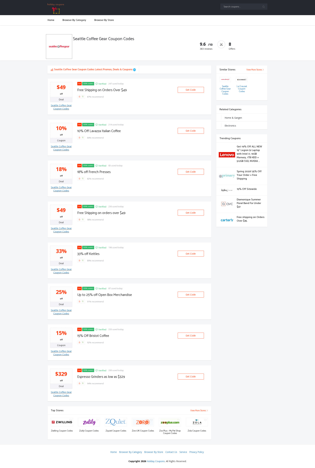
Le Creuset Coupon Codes (242, 89)
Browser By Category (130, 452)
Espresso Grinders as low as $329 (101, 377)
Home (113, 452)
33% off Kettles (88, 254)
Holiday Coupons (156, 461)
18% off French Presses (94, 172)
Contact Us (171, 452)
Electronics (230, 125)
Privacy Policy (196, 452)
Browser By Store (153, 452)
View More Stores (198, 410)
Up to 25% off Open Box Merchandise (104, 295)
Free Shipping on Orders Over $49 (102, 90)
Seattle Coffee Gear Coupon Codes (61, 107)
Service (183, 452)
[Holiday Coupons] (73, 8)
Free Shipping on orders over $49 (101, 213)
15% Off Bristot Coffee (93, 336)
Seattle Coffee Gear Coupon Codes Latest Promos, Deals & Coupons (94, 69)
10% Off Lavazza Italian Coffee (99, 131)
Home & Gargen (233, 117)
